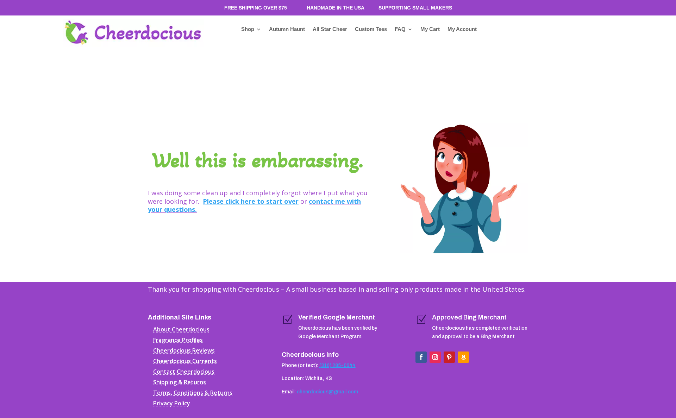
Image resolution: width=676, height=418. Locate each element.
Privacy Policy (171, 404)
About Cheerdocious (181, 330)
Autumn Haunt (287, 29)
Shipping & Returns (179, 383)
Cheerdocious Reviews (184, 351)
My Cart (430, 29)
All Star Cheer (330, 29)
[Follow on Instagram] (435, 357)
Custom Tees (371, 29)
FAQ (400, 29)
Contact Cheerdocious (183, 372)
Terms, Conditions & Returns (192, 393)
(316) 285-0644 (337, 365)
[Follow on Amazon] (463, 357)
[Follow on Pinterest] (449, 357)
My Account (462, 29)
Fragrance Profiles (178, 340)
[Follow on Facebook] (421, 357)
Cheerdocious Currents (185, 362)
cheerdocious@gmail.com (327, 391)
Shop (247, 29)
